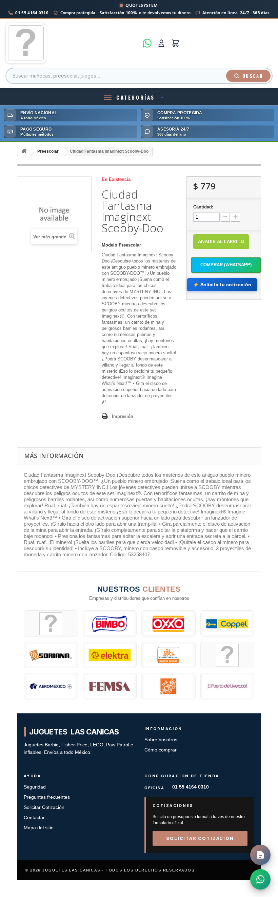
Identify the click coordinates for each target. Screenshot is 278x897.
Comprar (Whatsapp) (226, 264)
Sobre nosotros (160, 739)
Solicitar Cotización (44, 807)
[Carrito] (175, 43)
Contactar (34, 817)
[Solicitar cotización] (260, 855)
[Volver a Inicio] (24, 151)
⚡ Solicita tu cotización (222, 284)
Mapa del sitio (39, 827)
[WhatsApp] (147, 43)
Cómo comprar (160, 749)
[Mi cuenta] (161, 43)
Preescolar (48, 151)
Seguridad (35, 787)
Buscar (252, 75)
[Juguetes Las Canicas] (72, 43)
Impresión (122, 416)
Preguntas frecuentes (47, 797)
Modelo (109, 245)
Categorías (135, 97)
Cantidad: (203, 206)
